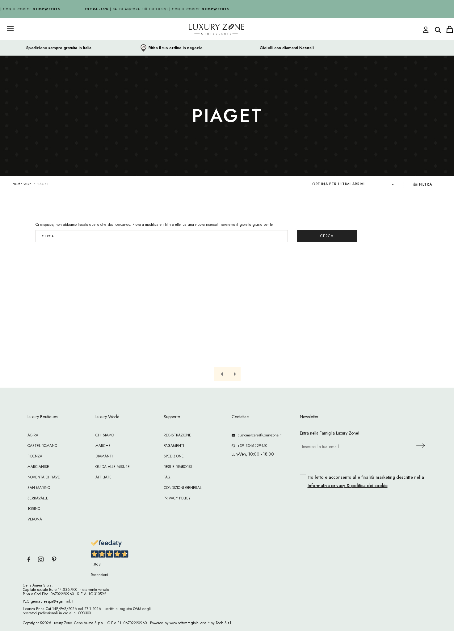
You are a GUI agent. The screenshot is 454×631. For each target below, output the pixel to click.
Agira (32, 435)
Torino (33, 508)
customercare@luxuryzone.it (258, 435)
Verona (34, 519)
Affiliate (103, 477)
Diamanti (104, 456)
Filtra (425, 184)
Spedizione (174, 456)
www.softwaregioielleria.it (189, 623)
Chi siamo (104, 435)
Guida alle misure (112, 466)
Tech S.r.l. (224, 623)
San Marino (38, 487)
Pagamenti (174, 445)
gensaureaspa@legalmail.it (51, 601)
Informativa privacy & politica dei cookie (348, 485)
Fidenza (34, 456)
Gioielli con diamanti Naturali (287, 48)
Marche (103, 445)
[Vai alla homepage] (193, 43)
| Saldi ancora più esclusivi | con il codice (155, 9)
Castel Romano (42, 445)
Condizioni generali (183, 487)
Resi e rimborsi (178, 466)
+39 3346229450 (251, 445)
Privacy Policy (177, 498)
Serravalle (37, 498)
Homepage (22, 184)
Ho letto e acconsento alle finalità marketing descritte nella (366, 481)
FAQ (167, 477)
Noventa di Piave (43, 477)
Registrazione (177, 435)
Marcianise (38, 466)
